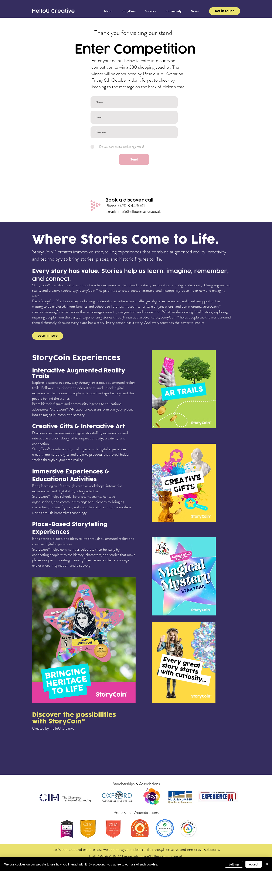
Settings (233, 864)
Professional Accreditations (136, 812)
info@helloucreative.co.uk (139, 211)
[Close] (266, 864)
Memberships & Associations (136, 784)
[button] (150, 11)
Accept (253, 864)
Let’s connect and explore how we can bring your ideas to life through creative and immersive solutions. (136, 849)
